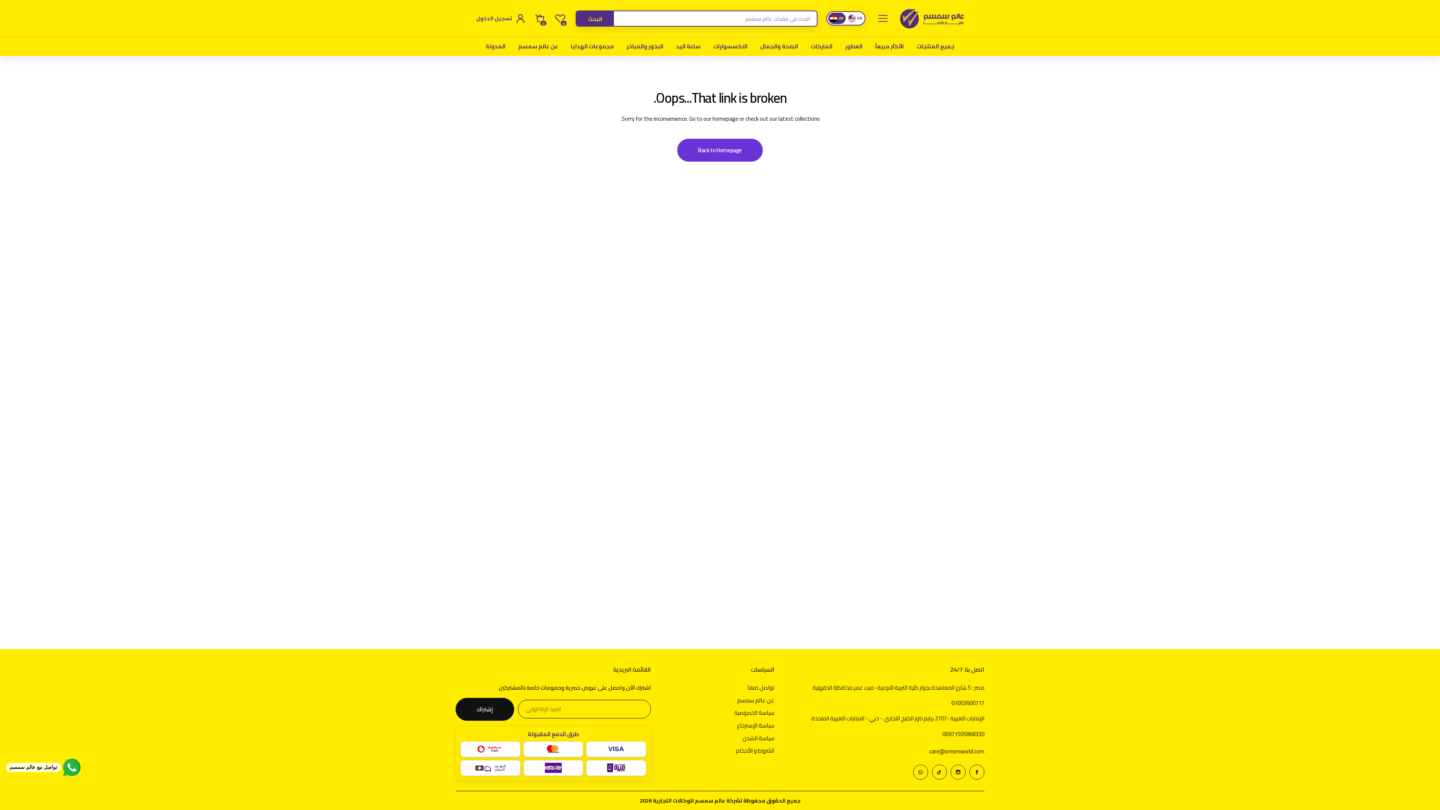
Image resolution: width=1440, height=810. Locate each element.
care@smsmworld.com (956, 751)
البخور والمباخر (645, 46)
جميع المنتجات (935, 46)
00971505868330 (963, 734)
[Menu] (882, 18)
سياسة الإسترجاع (755, 725)
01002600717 (967, 703)
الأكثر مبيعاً (889, 46)
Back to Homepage (720, 150)
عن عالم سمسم (538, 46)
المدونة (496, 46)
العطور (853, 46)
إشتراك (485, 709)
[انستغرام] (958, 772)
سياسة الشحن (758, 738)
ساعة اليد (688, 46)
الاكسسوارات (730, 46)
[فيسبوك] (976, 772)
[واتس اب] (920, 772)
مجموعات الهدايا (592, 46)
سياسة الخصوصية (754, 712)
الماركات (821, 46)
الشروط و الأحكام (755, 750)
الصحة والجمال (779, 46)
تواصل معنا (760, 687)
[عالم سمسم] (932, 18)
